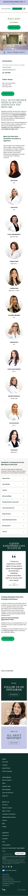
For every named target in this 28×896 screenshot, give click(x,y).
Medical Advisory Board (8, 817)
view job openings (14, 718)
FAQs (3, 842)
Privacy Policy (17, 862)
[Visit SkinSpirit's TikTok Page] (11, 867)
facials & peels (6, 786)
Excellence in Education (9, 814)
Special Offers (6, 768)
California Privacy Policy (8, 879)
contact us (5, 835)
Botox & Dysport (6, 780)
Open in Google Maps (7, 671)
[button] (25, 2)
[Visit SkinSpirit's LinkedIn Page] (8, 867)
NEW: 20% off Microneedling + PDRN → (13, 2)
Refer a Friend (6, 811)
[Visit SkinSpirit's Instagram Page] (3, 867)
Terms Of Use (5, 876)
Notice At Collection (7, 878)
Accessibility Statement (8, 883)
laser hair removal (7, 792)
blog (3, 823)
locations (5, 838)
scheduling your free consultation (10, 127)
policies (4, 826)
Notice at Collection (7, 863)
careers (4, 820)
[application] (14, 656)
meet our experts (7, 808)
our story (14, 743)
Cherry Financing (7, 771)
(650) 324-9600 (6, 67)
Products (4, 765)
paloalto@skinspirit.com (9, 69)
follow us (14, 694)
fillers (3, 783)
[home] (6, 9)
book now (17, 8)
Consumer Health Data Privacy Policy (11, 881)
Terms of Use (22, 862)
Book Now (14, 27)
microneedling (6, 789)
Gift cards (5, 762)
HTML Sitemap (5, 885)
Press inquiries (6, 845)
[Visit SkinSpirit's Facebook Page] (6, 867)
